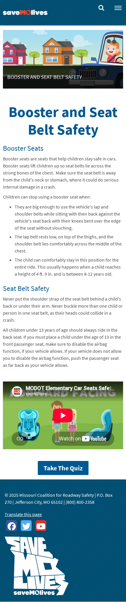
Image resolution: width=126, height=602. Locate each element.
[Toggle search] (101, 6)
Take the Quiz (63, 468)
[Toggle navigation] (118, 8)
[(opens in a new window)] (11, 525)
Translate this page (23, 514)
